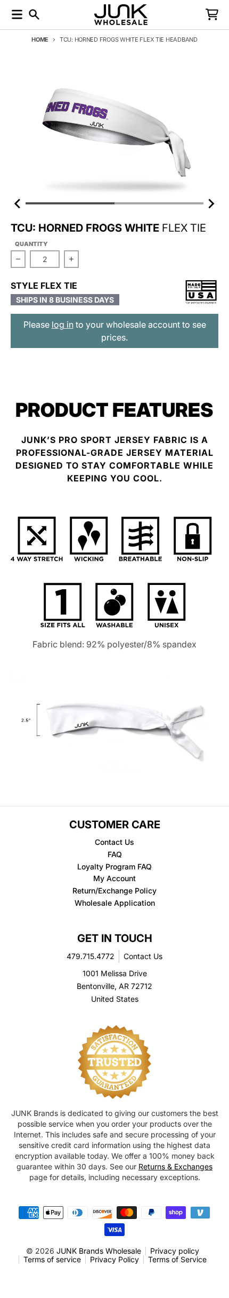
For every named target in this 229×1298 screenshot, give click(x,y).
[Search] (34, 14)
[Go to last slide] (18, 203)
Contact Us (143, 956)
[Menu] (17, 14)
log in (62, 324)
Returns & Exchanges (175, 1166)
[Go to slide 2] (158, 203)
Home (39, 39)
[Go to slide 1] (70, 203)
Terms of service (52, 1259)
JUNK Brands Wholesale (98, 1250)
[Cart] (212, 14)
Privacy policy (174, 1250)
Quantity (31, 244)
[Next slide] (210, 203)
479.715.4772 (90, 956)
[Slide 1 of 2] (114, 131)
